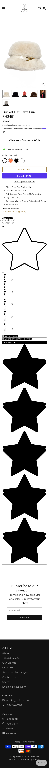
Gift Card (7, 667)
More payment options (24, 181)
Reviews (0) (7, 218)
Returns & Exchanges (15, 672)
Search (6, 682)
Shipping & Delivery (14, 686)
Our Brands (9, 662)
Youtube (11, 733)
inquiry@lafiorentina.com (21, 700)
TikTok (9, 728)
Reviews (9, 342)
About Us (7, 653)
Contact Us (9, 677)
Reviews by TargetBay (14, 211)
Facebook (12, 718)
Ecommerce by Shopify (29, 759)
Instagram (12, 723)
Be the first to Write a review (18, 339)
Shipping (6, 125)
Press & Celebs (11, 657)
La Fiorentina (33, 757)
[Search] (44, 8)
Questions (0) (8, 220)
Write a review (11, 336)
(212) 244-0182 (14, 705)
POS (11, 759)
